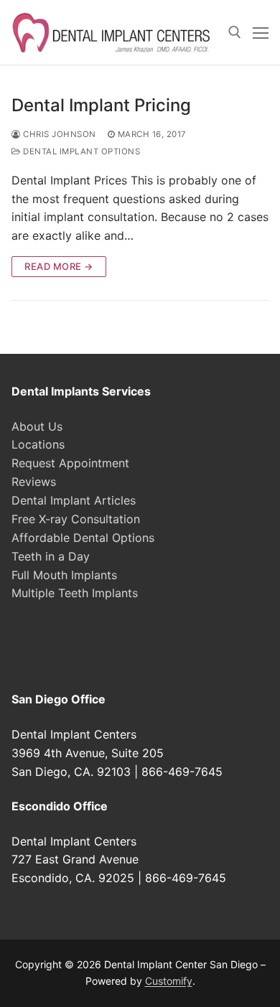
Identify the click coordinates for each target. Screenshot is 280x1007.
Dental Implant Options (80, 151)
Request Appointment (70, 463)
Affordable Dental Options (82, 537)
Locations (38, 444)
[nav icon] (261, 32)
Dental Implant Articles (73, 500)
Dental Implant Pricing (101, 105)
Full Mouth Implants (64, 575)
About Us (36, 426)
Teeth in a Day (50, 556)
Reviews (33, 481)
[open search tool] (234, 32)
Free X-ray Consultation (75, 519)
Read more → (58, 266)
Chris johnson (58, 134)
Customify (168, 981)
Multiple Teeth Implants (74, 593)
